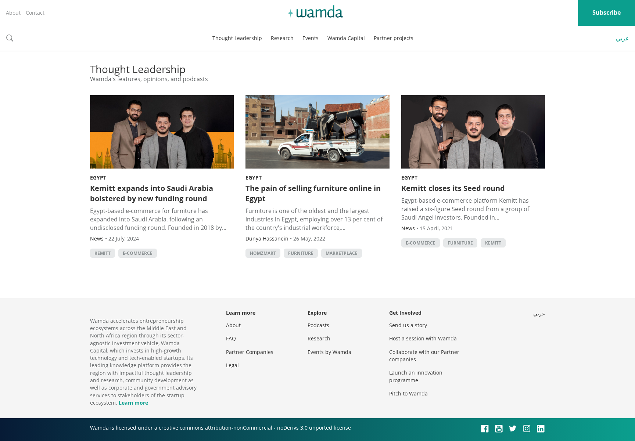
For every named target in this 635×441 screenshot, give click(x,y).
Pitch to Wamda (408, 393)
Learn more (133, 402)
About (13, 12)
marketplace (342, 253)
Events (310, 38)
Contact (35, 12)
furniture (300, 253)
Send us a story (408, 325)
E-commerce (138, 253)
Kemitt (102, 253)
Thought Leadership (237, 38)
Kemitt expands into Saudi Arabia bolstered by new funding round (151, 193)
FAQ (231, 338)
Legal (232, 365)
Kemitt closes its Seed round (453, 188)
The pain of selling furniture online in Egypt (313, 193)
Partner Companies (249, 351)
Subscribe (606, 12)
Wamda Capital (346, 38)
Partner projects (393, 38)
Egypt (98, 177)
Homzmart (263, 253)
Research (282, 38)
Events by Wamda (329, 351)
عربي (622, 38)
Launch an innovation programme (415, 376)
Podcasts (318, 325)
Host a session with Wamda (423, 338)
